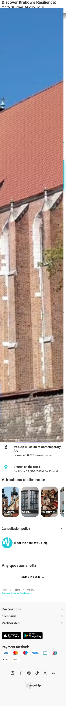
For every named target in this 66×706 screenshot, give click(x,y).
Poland (17, 590)
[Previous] (4, 224)
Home (4, 590)
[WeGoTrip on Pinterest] (29, 673)
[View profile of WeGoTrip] (7, 543)
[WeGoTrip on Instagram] (12, 673)
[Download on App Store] (11, 636)
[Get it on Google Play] (33, 636)
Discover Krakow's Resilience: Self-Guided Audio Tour (17, 593)
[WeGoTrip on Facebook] (21, 673)
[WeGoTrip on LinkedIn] (53, 673)
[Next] (58, 224)
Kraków (30, 590)
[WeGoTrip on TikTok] (37, 673)
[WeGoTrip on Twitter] (45, 673)
